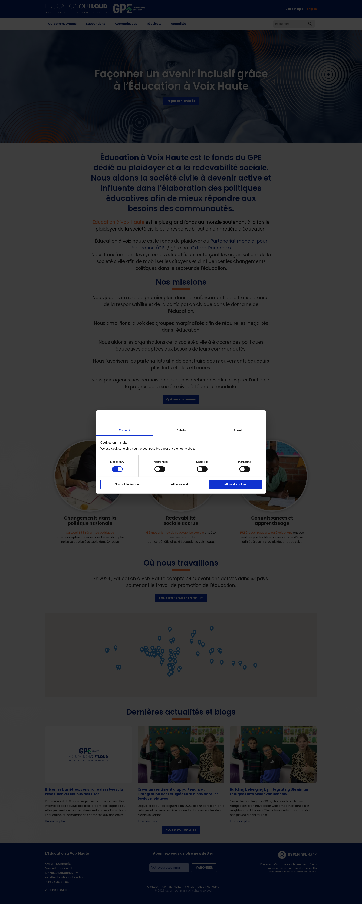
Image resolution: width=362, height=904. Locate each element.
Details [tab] (181, 430)
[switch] (159, 469)
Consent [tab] (124, 430)
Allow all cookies (235, 484)
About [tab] (237, 430)
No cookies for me (127, 484)
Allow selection (181, 484)
